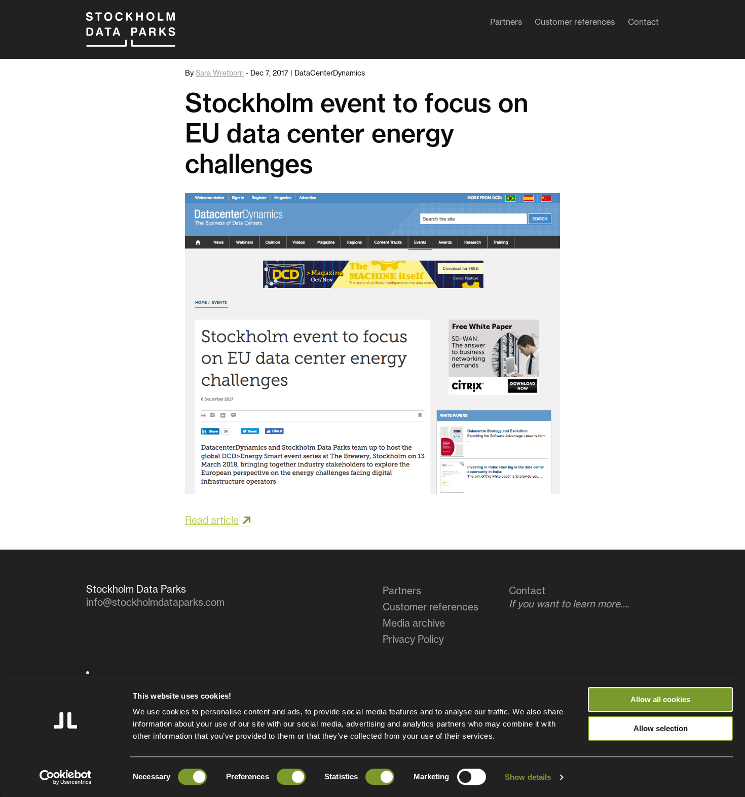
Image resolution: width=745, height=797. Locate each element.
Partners (506, 22)
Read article (212, 521)
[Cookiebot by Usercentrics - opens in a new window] (65, 777)
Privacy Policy (413, 640)
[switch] (291, 777)
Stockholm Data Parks (131, 29)
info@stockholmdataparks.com (155, 603)
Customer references (575, 22)
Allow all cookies (660, 699)
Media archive (414, 624)
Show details (528, 777)
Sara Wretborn (220, 73)
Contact (643, 22)
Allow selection (661, 728)
